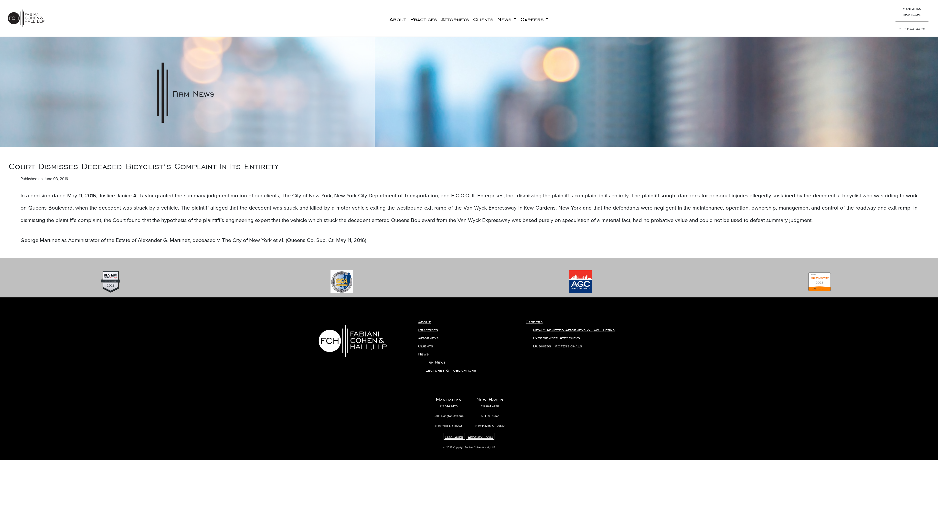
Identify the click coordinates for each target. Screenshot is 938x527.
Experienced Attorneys (556, 337)
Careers (532, 18)
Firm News (436, 361)
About (397, 18)
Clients (483, 18)
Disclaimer (454, 436)
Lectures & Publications (451, 369)
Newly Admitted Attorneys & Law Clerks (574, 329)
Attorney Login (480, 436)
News (504, 18)
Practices (423, 18)
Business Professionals (557, 345)
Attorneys (455, 18)
